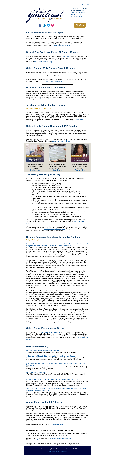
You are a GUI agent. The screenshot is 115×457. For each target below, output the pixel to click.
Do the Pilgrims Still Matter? (36, 372)
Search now (57, 170)
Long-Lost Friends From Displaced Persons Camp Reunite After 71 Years (52, 379)
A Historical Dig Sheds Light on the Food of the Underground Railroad (51, 356)
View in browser (86, 4)
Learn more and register (61, 46)
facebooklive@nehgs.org (43, 62)
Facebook (66, 56)
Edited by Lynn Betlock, (78, 12)
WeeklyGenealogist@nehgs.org (60, 438)
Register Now (35, 170)
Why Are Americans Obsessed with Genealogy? (43, 350)
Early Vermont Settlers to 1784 (49, 332)
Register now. (58, 424)
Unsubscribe (51, 451)
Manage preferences (61, 451)
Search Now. (78, 120)
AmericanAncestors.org (44, 440)
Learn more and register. (55, 81)
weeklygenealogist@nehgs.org (54, 229)
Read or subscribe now (45, 99)
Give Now (80, 25)
